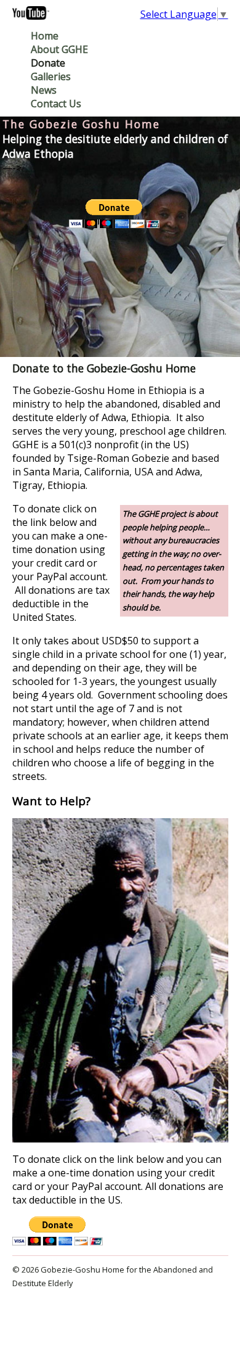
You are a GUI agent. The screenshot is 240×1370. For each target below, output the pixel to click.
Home (44, 36)
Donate (48, 63)
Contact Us (56, 103)
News (44, 90)
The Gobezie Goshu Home (81, 124)
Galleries (51, 76)
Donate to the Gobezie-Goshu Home (104, 368)
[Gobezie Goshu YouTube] (30, 16)
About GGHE (59, 49)
